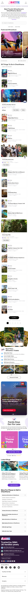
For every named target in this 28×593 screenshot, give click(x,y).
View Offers (17, 26)
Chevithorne (12, 6)
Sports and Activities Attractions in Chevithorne (10, 515)
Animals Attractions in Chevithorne (10, 510)
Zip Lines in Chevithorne (7, 506)
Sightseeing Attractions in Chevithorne (10, 523)
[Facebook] (2, 567)
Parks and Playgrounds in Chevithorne (10, 504)
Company (4, 581)
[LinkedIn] (6, 567)
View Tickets (10, 26)
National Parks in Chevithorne (8, 503)
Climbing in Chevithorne (7, 499)
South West (3, 6)
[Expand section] (25, 510)
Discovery (4, 576)
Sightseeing (18, 6)
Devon (8, 6)
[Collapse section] (25, 495)
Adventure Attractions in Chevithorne (10, 495)
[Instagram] (15, 567)
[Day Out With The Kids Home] (14, 3)
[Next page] (20, 323)
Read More (14, 19)
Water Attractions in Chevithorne (9, 519)
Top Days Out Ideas (6, 571)
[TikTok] (10, 567)
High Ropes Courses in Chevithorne (9, 501)
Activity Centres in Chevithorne (8, 497)
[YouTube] (19, 567)
